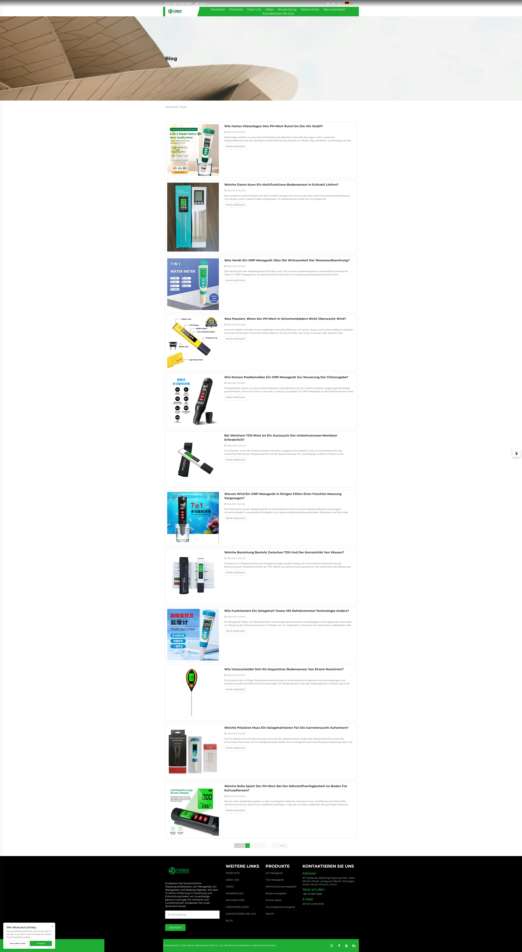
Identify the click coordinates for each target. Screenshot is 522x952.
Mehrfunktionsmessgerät (280, 886)
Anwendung (287, 9)
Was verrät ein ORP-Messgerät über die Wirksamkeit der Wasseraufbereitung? (287, 260)
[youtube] (328, 3)
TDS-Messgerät (274, 879)
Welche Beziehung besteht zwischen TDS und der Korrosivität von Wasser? (284, 552)
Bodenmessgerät (276, 893)
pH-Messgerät (274, 873)
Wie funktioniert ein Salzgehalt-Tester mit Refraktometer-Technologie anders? (286, 611)
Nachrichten (310, 9)
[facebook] (333, 3)
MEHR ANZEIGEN (235, 146)
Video (269, 9)
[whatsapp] (331, 945)
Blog (184, 107)
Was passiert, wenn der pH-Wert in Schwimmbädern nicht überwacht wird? (285, 319)
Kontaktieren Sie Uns (278, 13)
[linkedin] (353, 945)
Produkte (236, 9)
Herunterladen (334, 9)
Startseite (218, 9)
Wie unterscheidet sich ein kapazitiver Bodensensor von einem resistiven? (284, 669)
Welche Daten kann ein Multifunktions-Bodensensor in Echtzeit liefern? (281, 184)
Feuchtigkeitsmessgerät (280, 907)
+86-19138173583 (312, 893)
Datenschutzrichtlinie (264, 945)
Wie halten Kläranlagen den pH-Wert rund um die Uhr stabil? (273, 126)
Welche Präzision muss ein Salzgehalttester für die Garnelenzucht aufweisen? (286, 728)
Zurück (239, 845)
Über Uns (254, 9)
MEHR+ (270, 913)
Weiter (282, 845)
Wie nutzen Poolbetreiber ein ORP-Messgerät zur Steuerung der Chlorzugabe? (286, 377)
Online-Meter (273, 900)
